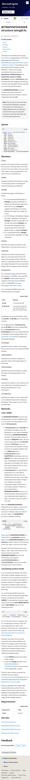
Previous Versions (16, 770)
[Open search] (22, 18)
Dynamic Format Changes (12, 682)
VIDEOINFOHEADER (10, 664)
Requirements (7, 49)
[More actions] (27, 22)
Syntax (4, 42)
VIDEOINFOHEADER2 (11, 666)
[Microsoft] (15, 18)
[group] (15, 141)
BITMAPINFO (20, 509)
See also (5, 51)
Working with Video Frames (10, 733)
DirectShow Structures (8, 722)
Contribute (4, 773)
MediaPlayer (15, 60)
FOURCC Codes (17, 285)
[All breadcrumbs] (2, 22)
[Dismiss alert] (27, 2)
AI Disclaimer (5, 770)
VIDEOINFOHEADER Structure (10, 726)
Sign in (27, 18)
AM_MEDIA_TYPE (6, 337)
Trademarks (4, 777)
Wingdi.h (8, 22)
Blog (24, 770)
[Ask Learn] (24, 22)
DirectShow (5, 58)
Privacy (11, 773)
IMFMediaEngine (6, 63)
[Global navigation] (1, 18)
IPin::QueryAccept (7, 677)
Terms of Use (22, 775)
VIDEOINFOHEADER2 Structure (11, 729)
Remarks (5, 47)
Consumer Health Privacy (8, 775)
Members (5, 45)
